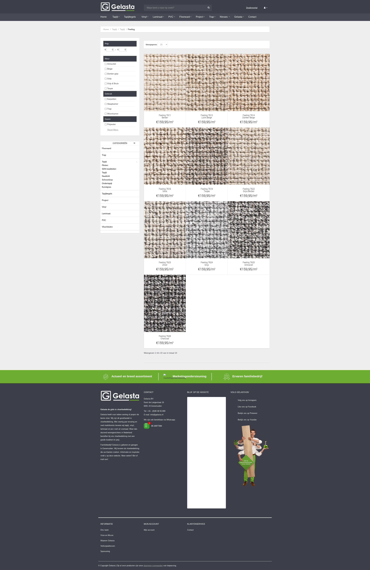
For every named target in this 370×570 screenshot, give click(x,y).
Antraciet (248, 265)
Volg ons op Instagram (247, 400)
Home (106, 29)
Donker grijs (112, 74)
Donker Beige (248, 117)
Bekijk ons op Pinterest (247, 413)
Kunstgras (106, 187)
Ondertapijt (107, 183)
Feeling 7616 (165, 189)
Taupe (110, 88)
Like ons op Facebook (247, 407)
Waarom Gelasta (107, 541)
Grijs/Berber (248, 191)
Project (105, 200)
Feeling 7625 (249, 262)
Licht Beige (206, 117)
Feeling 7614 (249, 115)
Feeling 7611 (165, 115)
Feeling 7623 (165, 262)
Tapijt (114, 29)
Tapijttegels (107, 193)
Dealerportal (251, 8)
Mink (165, 191)
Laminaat (106, 213)
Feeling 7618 (207, 189)
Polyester (111, 124)
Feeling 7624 (207, 262)
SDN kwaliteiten (109, 169)
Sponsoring (105, 551)
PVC (104, 220)
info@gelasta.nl (156, 415)
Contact (190, 530)
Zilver (164, 265)
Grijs (109, 78)
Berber (165, 117)
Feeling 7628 (165, 336)
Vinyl (104, 207)
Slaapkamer (112, 104)
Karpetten (111, 99)
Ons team (104, 530)
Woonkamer (112, 114)
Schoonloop (107, 180)
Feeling (131, 29)
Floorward (106, 148)
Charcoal (165, 338)
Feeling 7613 (207, 115)
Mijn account (149, 530)
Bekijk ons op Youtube (247, 420)
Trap (109, 109)
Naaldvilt (106, 176)
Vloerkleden (107, 227)
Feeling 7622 (249, 189)
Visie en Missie (106, 535)
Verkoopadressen (107, 546)
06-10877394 (156, 426)
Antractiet (111, 64)
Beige (109, 69)
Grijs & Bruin (113, 83)
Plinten (105, 165)
